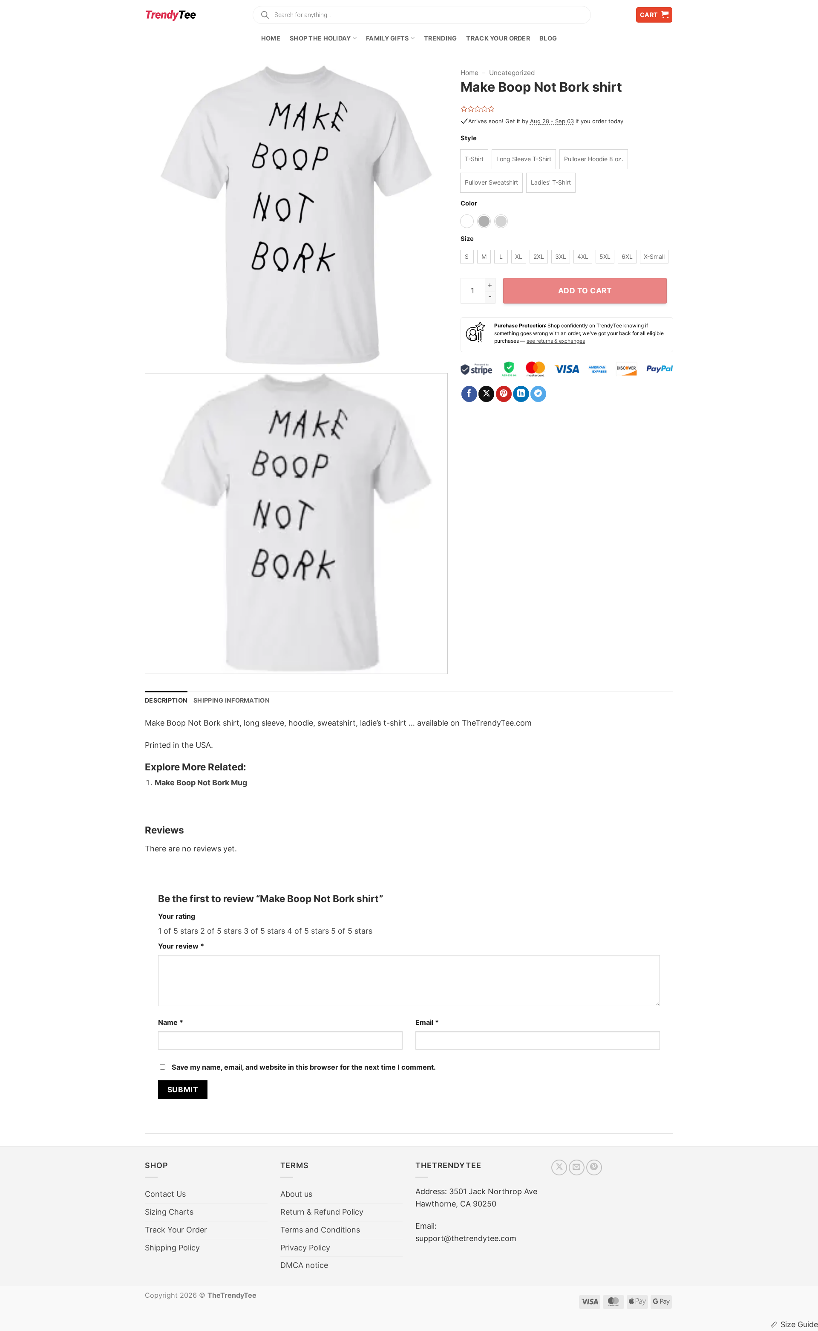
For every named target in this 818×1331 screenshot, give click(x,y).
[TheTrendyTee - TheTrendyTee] (170, 15)
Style (469, 138)
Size (467, 239)
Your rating (176, 916)
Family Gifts (387, 38)
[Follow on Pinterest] (594, 1167)
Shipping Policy (172, 1247)
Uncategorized (512, 73)
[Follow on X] (559, 1167)
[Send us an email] (577, 1167)
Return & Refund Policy (321, 1211)
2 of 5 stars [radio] (221, 930)
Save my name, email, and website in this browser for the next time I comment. (304, 1067)
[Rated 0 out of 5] (478, 108)
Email (427, 1022)
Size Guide (799, 1324)
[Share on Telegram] (538, 394)
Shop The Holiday (320, 38)
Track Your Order (498, 38)
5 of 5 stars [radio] (351, 930)
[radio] (474, 159)
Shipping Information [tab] (231, 700)
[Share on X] (486, 394)
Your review (181, 946)
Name (170, 1022)
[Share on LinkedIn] (521, 394)
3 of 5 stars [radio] (264, 930)
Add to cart (585, 290)
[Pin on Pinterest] (504, 394)
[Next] (430, 215)
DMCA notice (304, 1265)
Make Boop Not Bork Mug (201, 782)
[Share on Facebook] (469, 394)
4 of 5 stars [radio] (308, 930)
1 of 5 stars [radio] (178, 930)
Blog (548, 38)
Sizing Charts (169, 1211)
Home (270, 38)
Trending (440, 38)
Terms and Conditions (320, 1229)
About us (296, 1193)
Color (469, 203)
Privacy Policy (305, 1247)
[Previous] (161, 215)
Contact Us (165, 1193)
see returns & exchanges (556, 341)
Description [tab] (166, 700)
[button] (654, 15)
